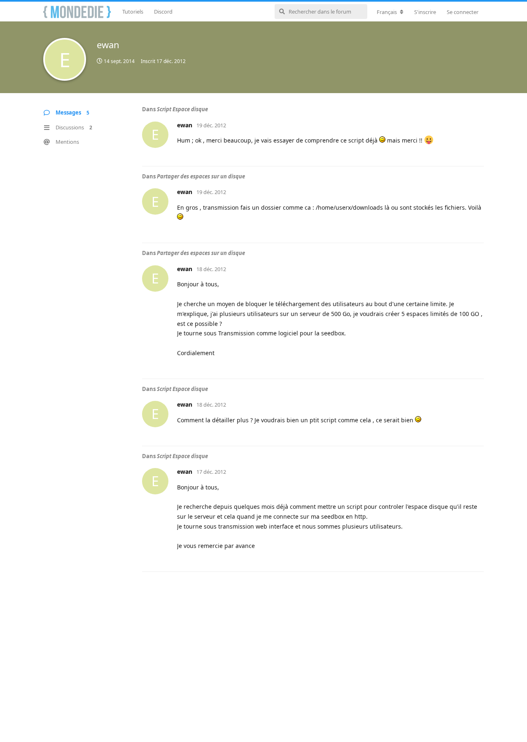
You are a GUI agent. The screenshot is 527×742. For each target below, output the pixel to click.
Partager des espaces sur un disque (201, 176)
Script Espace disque (182, 109)
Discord (163, 11)
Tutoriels (132, 11)
